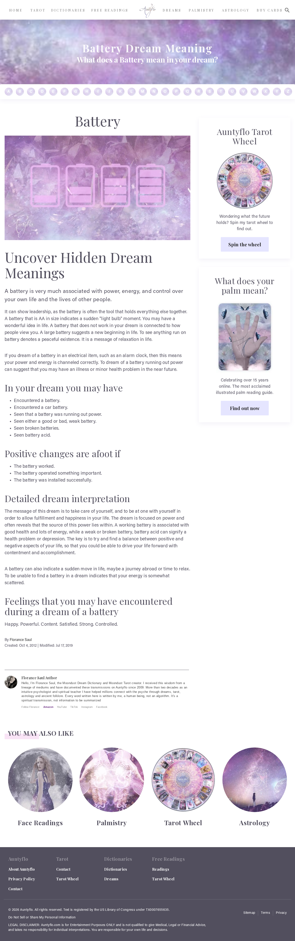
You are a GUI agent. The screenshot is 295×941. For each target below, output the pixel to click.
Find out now (245, 408)
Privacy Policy (21, 878)
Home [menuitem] (16, 10)
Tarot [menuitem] (38, 10)
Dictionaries (115, 869)
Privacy (281, 913)
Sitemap (249, 913)
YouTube (62, 707)
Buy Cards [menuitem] (270, 10)
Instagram (87, 707)
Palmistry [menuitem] (201, 10)
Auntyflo (26, 910)
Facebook (101, 707)
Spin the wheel (244, 244)
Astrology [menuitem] (235, 10)
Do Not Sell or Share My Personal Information (42, 917)
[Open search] (287, 10)
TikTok (74, 707)
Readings (160, 869)
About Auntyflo (21, 869)
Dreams (111, 878)
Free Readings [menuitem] (109, 10)
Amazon (48, 707)
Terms (265, 913)
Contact (15, 888)
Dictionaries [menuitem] (68, 10)
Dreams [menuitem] (172, 10)
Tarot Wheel (67, 878)
